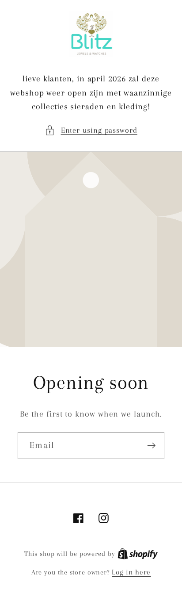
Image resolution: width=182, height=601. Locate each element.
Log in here (131, 572)
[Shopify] (138, 553)
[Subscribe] (151, 445)
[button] (91, 130)
